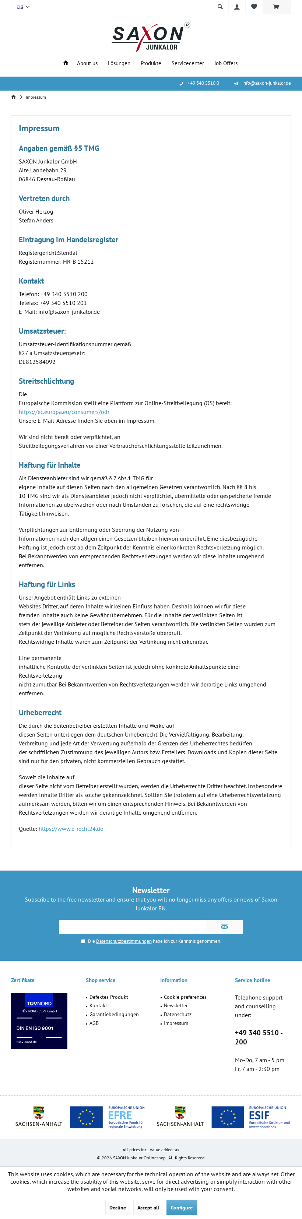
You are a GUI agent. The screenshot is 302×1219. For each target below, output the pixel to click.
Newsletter (176, 1005)
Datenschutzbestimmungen (124, 941)
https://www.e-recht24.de (71, 828)
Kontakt (98, 1005)
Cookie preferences (185, 997)
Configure (182, 1207)
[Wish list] (254, 7)
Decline (117, 1207)
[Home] (66, 63)
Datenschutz (178, 1014)
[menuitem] (277, 7)
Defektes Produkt (108, 997)
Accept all (148, 1207)
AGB (94, 1023)
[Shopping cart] (276, 8)
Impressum (176, 1023)
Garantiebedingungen (114, 1014)
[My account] (237, 7)
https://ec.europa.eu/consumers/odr (64, 411)
